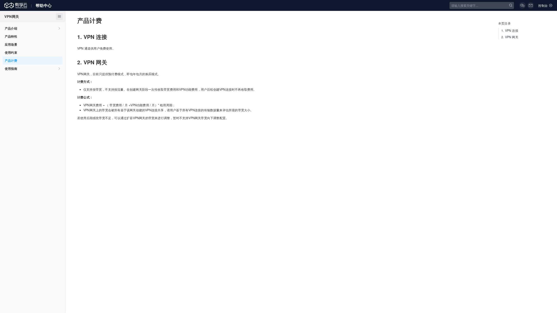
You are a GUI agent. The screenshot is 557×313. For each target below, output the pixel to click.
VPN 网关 (509, 37)
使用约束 (11, 52)
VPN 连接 (509, 30)
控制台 (543, 5)
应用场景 (11, 44)
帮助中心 (44, 5)
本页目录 (504, 23)
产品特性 (11, 36)
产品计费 (11, 60)
